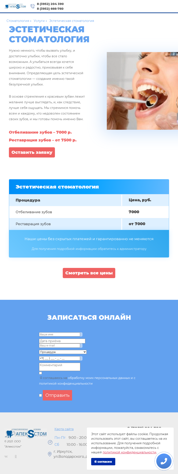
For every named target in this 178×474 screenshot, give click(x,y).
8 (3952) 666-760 (50, 9)
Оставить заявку (32, 152)
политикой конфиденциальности (129, 452)
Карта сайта (64, 429)
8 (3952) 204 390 (50, 4)
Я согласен (103, 461)
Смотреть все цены (89, 273)
